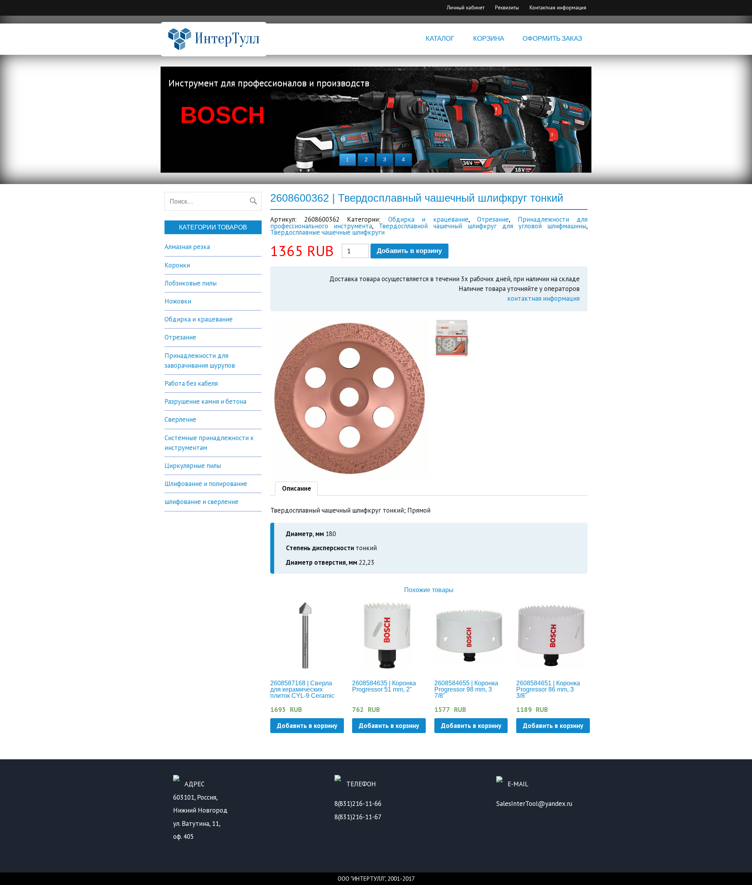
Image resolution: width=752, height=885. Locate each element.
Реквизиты (507, 7)
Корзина (488, 38)
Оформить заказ (552, 38)
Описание (296, 488)
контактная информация (543, 298)
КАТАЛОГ (440, 38)
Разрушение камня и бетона (205, 401)
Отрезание (493, 219)
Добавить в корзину (409, 251)
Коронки (177, 265)
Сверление (180, 419)
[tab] (296, 489)
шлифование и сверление (201, 501)
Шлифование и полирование (205, 483)
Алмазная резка (187, 246)
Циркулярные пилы (192, 465)
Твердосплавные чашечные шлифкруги (327, 232)
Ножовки (177, 301)
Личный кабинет (465, 7)
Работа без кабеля (191, 383)
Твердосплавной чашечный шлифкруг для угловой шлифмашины (482, 226)
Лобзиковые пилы (190, 283)
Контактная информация (558, 7)
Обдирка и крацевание (428, 219)
